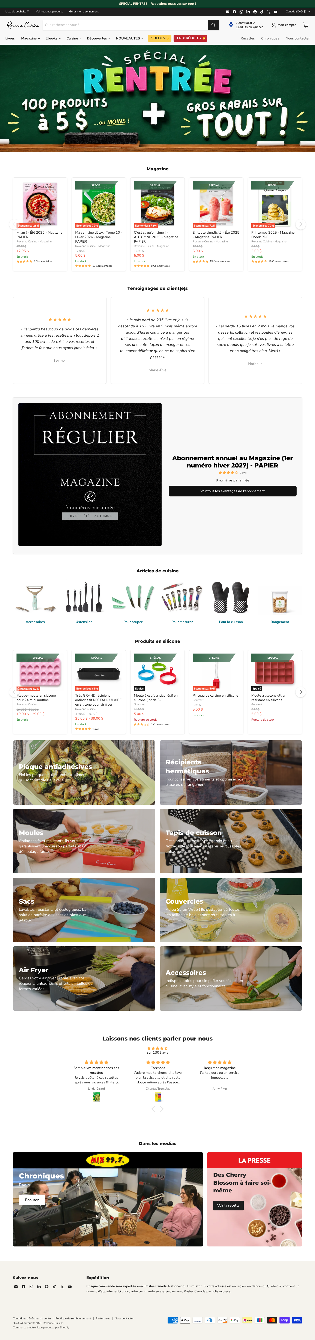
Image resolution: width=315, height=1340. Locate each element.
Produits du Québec (249, 27)
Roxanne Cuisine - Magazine (34, 241)
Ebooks (52, 38)
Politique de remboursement (73, 1318)
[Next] (301, 224)
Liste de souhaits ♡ (17, 11)
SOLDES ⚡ (160, 38)
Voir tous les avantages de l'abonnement (232, 491)
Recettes (248, 38)
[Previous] (14, 224)
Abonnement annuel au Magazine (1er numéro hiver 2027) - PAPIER (232, 461)
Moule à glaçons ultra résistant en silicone (268, 697)
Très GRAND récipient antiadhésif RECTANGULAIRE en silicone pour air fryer (98, 700)
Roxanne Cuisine (26, 704)
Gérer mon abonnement (84, 11)
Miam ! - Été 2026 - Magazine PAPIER (39, 234)
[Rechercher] (213, 25)
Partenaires (103, 1318)
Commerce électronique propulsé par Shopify (41, 1327)
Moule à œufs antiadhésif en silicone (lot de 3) (156, 697)
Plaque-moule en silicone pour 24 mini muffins (36, 697)
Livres (10, 38)
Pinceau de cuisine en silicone (215, 695)
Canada (296, 12)
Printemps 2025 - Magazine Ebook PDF (273, 234)
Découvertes (97, 38)
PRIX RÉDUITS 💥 (191, 38)
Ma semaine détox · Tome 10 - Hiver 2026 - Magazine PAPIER (98, 237)
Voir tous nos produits (49, 11)
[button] (154, 1109)
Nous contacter (298, 38)
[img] (157, 1048)
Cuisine (72, 38)
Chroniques (270, 38)
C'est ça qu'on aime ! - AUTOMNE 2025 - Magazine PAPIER (156, 237)
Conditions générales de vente (32, 1318)
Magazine (29, 38)
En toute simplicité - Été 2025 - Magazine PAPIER (216, 234)
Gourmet (139, 704)
